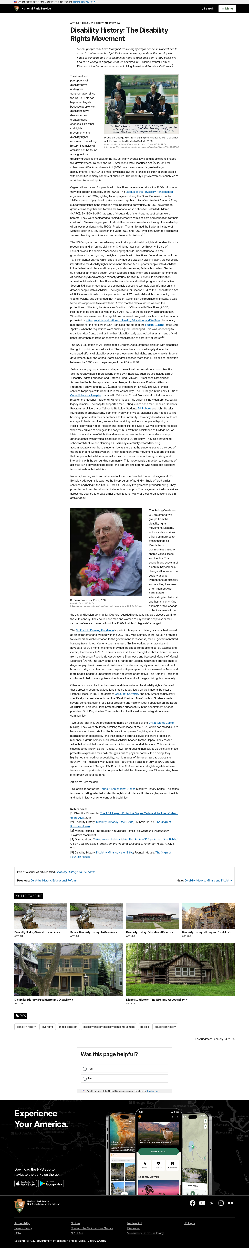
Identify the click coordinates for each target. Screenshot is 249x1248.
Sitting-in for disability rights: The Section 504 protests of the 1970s (135, 839)
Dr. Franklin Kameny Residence (95, 630)
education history (165, 1026)
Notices (75, 1223)
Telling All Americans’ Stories (117, 789)
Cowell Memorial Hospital (85, 395)
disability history (26, 1026)
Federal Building (154, 324)
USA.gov (189, 1223)
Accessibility (22, 1223)
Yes (90, 1068)
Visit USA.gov (97, 1240)
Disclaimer (133, 1228)
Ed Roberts (144, 408)
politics (144, 1026)
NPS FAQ (77, 1233)
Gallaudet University (127, 694)
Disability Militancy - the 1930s (114, 822)
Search (208, 8)
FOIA (17, 1233)
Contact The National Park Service (92, 1228)
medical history (68, 1026)
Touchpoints (152, 1091)
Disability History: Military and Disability (208, 880)
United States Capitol (161, 722)
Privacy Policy (23, 1228)
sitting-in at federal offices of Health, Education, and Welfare (123, 320)
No (90, 1078)
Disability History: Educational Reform (54, 880)
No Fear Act (134, 1223)
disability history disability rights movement (109, 1026)
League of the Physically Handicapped (149, 191)
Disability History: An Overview (75, 872)
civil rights (48, 1026)
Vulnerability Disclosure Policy (145, 1233)
